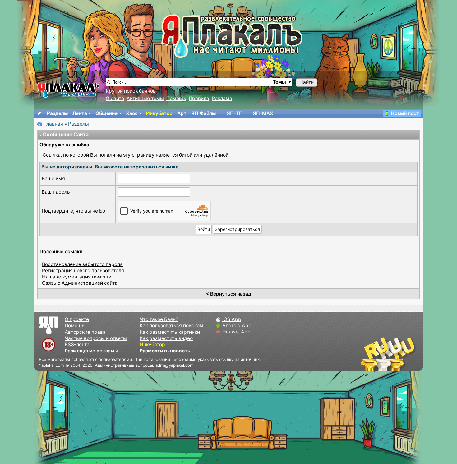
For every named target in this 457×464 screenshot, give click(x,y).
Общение (106, 113)
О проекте (77, 319)
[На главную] (40, 113)
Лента (79, 113)
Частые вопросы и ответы (96, 338)
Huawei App (236, 332)
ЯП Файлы (203, 113)
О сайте (115, 98)
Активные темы (145, 98)
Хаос (132, 113)
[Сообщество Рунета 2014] (407, 354)
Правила (199, 98)
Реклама (222, 98)
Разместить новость (165, 351)
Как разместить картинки (170, 332)
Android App (237, 325)
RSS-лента (77, 344)
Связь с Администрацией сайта (80, 283)
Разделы (57, 113)
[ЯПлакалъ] (68, 90)
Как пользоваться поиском (171, 325)
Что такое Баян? (159, 319)
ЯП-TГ (234, 113)
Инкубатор (159, 113)
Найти (306, 82)
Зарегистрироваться (237, 229)
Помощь (176, 98)
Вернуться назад (230, 294)
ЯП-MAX (263, 113)
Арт (182, 113)
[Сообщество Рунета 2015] (388, 354)
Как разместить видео (166, 338)
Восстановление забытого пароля (82, 264)
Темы (279, 82)
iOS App (231, 319)
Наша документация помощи (76, 277)
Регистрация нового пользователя (83, 270)
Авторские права (85, 332)
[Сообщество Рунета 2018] (370, 354)
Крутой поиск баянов (131, 91)
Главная (53, 124)
